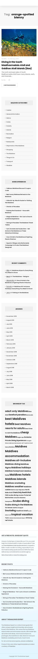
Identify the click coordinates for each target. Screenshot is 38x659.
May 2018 (9, 379)
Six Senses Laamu (11, 508)
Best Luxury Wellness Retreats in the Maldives (18, 574)
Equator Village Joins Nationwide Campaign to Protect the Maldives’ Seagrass (17, 245)
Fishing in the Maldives (20, 293)
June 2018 (9, 375)
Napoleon (22, 490)
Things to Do (10, 157)
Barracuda (29, 415)
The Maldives (10, 154)
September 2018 (11, 364)
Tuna (7, 518)
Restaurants (10, 142)
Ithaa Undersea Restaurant (13, 443)
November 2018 (11, 356)
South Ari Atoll (22, 511)
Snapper (20, 508)
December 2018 (11, 352)
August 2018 (10, 368)
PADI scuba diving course (14, 495)
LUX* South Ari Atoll (27, 443)
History (8, 118)
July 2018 (9, 372)
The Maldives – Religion (20, 276)
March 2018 (10, 387)
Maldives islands (15, 479)
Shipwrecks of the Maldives (15, 146)
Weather (9, 165)
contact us (29, 641)
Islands (4, 58)
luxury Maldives (10, 447)
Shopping (9, 150)
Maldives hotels (20, 474)
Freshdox (12, 646)
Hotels (8, 122)
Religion (9, 138)
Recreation (10, 134)
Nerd (8, 276)
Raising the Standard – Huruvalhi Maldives (17, 588)
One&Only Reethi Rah (22, 492)
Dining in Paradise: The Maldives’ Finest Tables (18, 598)
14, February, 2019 (13, 58)
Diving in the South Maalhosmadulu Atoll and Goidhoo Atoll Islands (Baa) (17, 65)
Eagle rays (20, 437)
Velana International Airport (17, 518)
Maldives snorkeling (15, 483)
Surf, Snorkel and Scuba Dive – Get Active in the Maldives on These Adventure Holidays (17, 231)
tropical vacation (22, 514)
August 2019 (10, 320)
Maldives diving (12, 464)
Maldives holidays (21, 467)
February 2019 (10, 344)
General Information (13, 114)
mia (4, 80)
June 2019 (9, 328)
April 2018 (9, 383)
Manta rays (14, 490)
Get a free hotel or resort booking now (14, 555)
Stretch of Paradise (13, 207)
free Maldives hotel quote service (15, 545)
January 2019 (10, 348)
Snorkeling (10, 510)
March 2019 (10, 340)
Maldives (21, 446)
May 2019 (9, 332)
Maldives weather (14, 486)
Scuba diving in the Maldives (19, 504)
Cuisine (8, 110)
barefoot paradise (17, 414)
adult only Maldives (16, 411)
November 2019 (11, 316)
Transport (9, 161)
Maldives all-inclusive (18, 460)
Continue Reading (10, 85)
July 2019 (9, 324)
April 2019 (9, 336)
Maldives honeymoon (14, 471)
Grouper (29, 440)
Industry (9, 126)
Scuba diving (21, 501)
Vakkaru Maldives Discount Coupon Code (17, 570)
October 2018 (10, 360)
